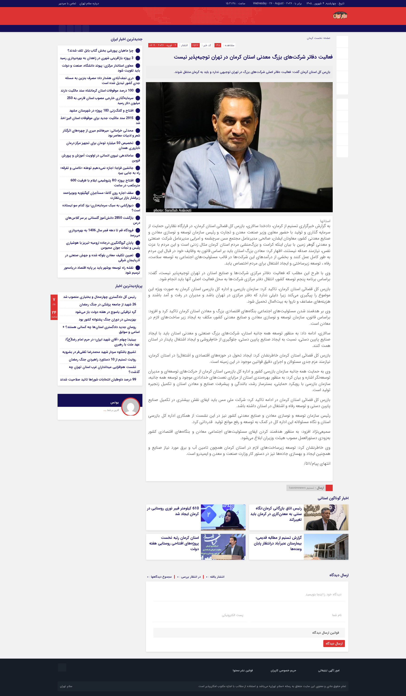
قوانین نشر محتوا (243, 670)
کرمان (310, 38)
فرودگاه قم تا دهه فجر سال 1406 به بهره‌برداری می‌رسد (104, 233)
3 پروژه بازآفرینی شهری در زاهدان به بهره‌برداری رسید (96, 58)
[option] (100, 405)
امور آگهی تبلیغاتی (329, 670)
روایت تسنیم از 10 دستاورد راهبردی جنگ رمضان (102, 359)
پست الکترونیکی (232, 615)
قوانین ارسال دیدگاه (325, 632)
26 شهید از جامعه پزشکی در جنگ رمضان (107, 304)
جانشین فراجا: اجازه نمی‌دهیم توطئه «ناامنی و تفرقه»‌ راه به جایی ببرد (100, 170)
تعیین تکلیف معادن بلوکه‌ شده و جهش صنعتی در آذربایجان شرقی (102, 258)
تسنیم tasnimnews (301, 487)
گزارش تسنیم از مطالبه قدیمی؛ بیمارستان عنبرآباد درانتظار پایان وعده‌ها (278, 543)
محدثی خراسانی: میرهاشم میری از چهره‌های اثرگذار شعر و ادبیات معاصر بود (101, 133)
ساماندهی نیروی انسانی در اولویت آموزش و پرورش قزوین (101, 158)
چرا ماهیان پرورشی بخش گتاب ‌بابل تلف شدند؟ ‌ (100, 50)
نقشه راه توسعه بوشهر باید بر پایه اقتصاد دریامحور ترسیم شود (102, 270)
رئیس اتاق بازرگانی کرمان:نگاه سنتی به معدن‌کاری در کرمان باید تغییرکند (276, 514)
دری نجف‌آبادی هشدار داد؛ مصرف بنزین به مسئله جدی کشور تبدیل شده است (102, 81)
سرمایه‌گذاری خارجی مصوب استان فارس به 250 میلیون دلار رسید (103, 101)
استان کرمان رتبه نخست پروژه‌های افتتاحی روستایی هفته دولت (174, 543)
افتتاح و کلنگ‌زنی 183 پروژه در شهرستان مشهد (101, 110)
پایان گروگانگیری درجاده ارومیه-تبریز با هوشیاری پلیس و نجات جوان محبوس (103, 245)
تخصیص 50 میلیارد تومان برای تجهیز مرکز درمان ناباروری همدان (103, 145)
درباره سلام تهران (89, 3)
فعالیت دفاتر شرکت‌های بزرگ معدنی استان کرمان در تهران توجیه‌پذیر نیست (253, 57)
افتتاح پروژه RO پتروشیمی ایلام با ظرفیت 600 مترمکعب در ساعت (105, 183)
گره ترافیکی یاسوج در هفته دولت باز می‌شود (105, 312)
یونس (114, 402)
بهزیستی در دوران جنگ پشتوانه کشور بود (107, 319)
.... (105, 410)
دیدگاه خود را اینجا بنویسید (323, 594)
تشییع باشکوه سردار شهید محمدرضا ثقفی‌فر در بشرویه (99, 352)
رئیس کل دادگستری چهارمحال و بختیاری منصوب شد (99, 297)
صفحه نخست (321, 38)
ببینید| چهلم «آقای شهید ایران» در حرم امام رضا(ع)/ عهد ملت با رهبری (102, 342)
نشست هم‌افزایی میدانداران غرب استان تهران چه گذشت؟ (104, 369)
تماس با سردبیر (67, 3)
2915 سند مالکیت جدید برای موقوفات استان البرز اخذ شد (100, 121)
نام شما (336, 615)
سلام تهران (66, 686)
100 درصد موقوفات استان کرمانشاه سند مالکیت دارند (97, 90)
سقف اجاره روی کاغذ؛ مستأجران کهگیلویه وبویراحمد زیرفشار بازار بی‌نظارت (101, 195)
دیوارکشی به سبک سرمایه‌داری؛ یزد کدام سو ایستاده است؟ (101, 208)
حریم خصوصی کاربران (283, 670)
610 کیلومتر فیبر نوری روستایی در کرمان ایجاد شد (173, 511)
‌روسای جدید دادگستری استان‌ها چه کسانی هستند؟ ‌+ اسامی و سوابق (101, 329)
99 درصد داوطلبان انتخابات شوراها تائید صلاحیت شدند (98, 379)
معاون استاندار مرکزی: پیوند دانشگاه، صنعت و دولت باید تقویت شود (101, 68)
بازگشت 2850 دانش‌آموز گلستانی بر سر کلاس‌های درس (102, 220)
